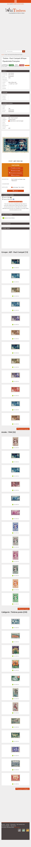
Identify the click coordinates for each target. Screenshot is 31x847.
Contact (7, 824)
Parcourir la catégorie (23, 789)
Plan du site (13, 825)
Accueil (2, 54)
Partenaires (13, 824)
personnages (20, 120)
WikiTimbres (17, 827)
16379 (11, 4)
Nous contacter (16, 175)
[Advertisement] (15, 30)
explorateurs (13, 120)
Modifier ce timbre (16, 168)
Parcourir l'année (24, 609)
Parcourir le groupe (23, 429)
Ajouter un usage (16, 170)
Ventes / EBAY (6, 197)
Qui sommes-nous (21, 824)
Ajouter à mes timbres (10, 218)
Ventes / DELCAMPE (8, 199)
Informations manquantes (16, 173)
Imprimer (16, 190)
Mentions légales (6, 825)
